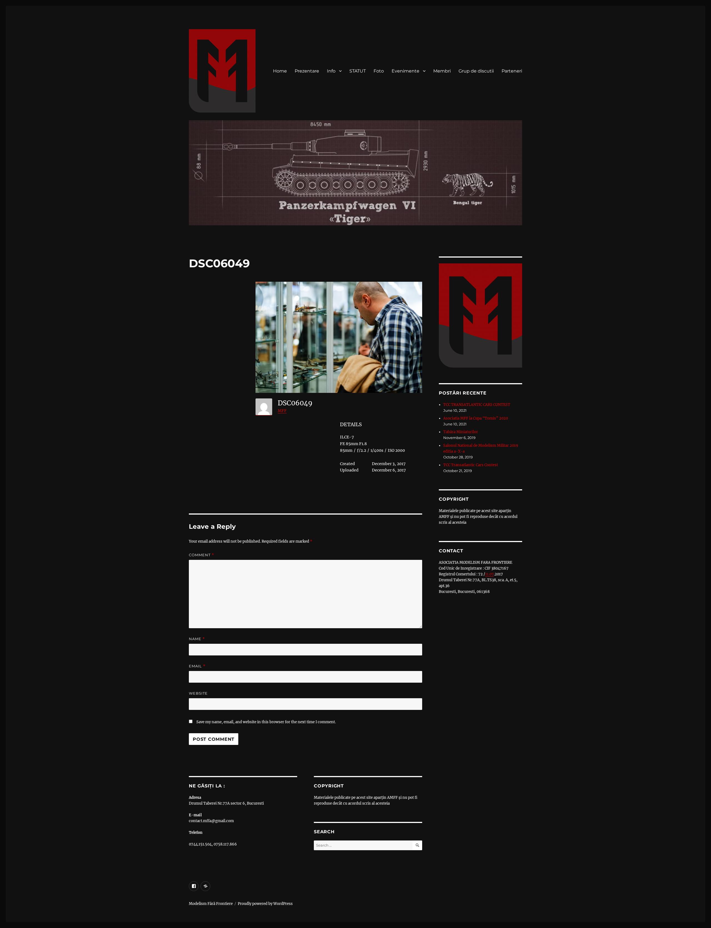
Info (331, 71)
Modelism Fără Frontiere (211, 903)
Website (198, 693)
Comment (201, 555)
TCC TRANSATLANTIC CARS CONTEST (476, 404)
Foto (379, 71)
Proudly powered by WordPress (265, 903)
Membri (442, 71)
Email (197, 666)
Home (280, 71)
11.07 (489, 574)
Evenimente (405, 71)
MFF (282, 410)
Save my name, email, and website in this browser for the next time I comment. (266, 722)
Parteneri (512, 71)
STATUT (357, 71)
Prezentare (307, 71)
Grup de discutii (476, 71)
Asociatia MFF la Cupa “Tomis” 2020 (475, 418)
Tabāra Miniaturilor (460, 432)
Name (197, 639)
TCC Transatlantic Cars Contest (470, 465)
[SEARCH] (417, 845)
